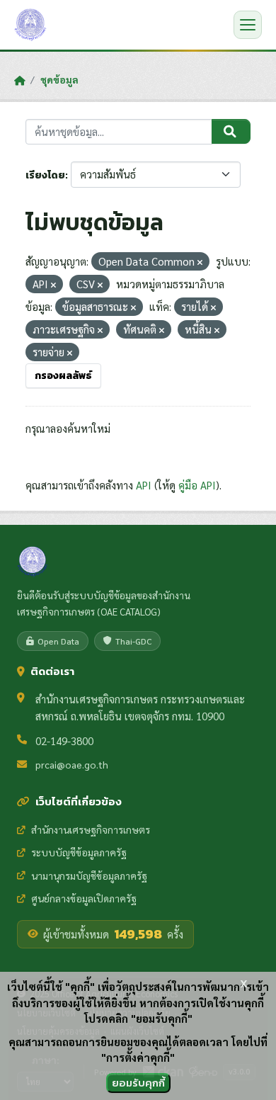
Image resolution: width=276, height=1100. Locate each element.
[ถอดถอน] (199, 262)
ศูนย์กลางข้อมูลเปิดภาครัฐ (84, 898)
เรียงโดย (45, 175)
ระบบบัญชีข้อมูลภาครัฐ (79, 852)
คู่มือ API (197, 485)
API (143, 485)
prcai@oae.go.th (71, 764)
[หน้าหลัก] (19, 80)
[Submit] (231, 131)
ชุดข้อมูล (59, 79)
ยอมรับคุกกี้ (138, 1083)
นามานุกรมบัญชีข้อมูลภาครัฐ (89, 875)
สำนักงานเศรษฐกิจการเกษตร (90, 829)
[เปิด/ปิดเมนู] (248, 25)
